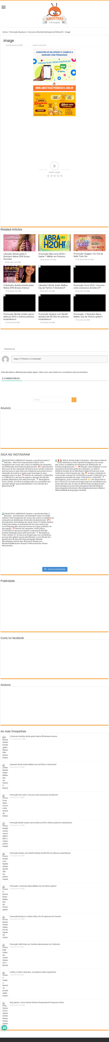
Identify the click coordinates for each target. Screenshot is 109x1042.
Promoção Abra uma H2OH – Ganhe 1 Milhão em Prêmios (52, 255)
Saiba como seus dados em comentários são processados (63, 372)
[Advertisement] (54, 139)
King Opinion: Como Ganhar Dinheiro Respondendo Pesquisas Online (37, 1003)
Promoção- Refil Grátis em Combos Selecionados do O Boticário (35, 944)
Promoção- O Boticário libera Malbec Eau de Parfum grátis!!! (88, 315)
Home (4, 32)
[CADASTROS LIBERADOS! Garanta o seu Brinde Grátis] (28, 485)
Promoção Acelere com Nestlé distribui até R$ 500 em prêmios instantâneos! (53, 317)
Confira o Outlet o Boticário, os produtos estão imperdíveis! (33, 972)
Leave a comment (39, 45)
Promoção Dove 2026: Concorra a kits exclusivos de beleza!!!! (89, 286)
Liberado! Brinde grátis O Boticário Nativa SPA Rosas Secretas (16, 256)
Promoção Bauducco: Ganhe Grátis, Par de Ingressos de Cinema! (35, 916)
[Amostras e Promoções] (54, 14)
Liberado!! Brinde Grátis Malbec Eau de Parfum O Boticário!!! (53, 286)
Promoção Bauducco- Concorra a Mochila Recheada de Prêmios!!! (36, 32)
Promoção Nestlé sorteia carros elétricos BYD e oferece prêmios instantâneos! (18, 317)
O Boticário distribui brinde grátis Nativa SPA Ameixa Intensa (18, 286)
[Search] (74, 399)
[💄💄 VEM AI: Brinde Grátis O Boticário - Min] (81, 485)
